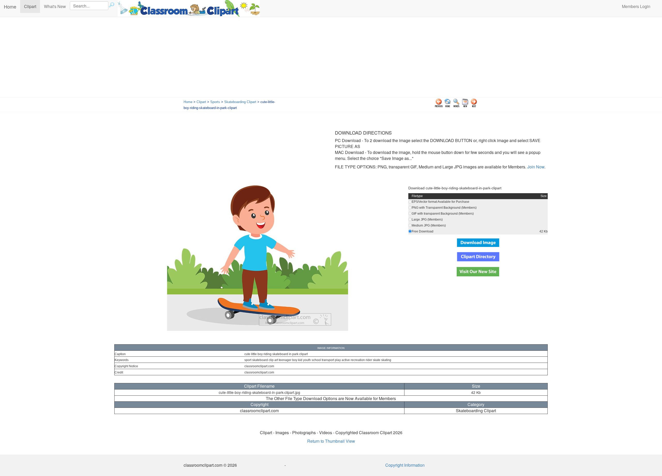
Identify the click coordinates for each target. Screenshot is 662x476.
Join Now (535, 167)
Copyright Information (405, 465)
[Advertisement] (331, 58)
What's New (55, 6)
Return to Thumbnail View (331, 441)
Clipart (32, 6)
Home (10, 6)
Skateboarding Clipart (240, 102)
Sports (215, 102)
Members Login (636, 6)
